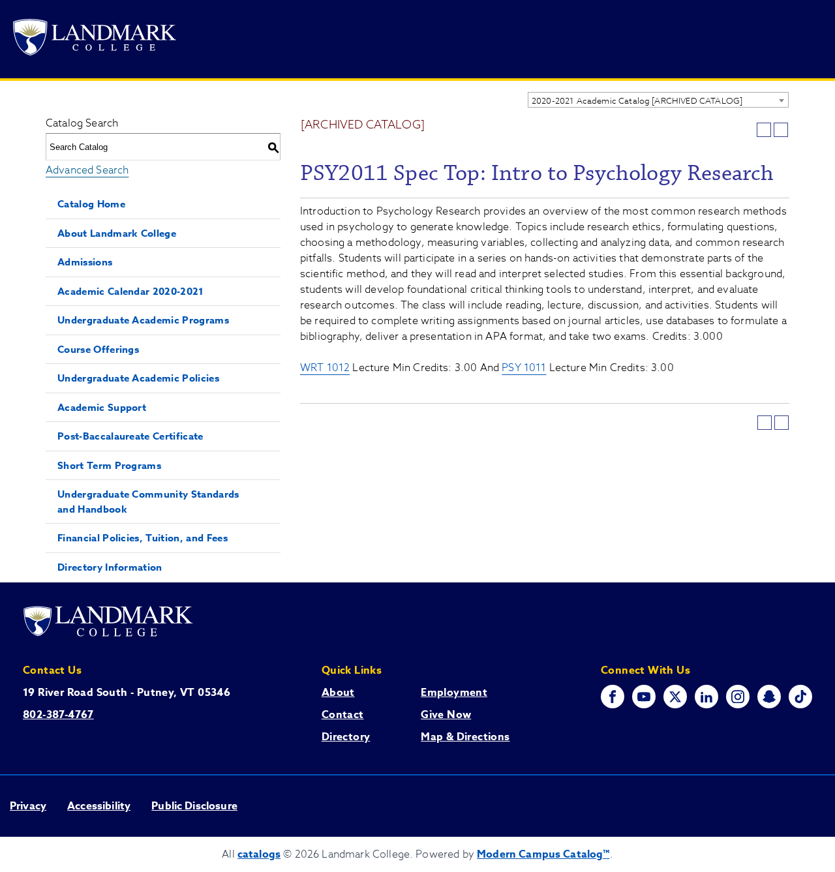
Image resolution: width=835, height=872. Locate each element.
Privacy (28, 806)
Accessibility (98, 806)
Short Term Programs (109, 465)
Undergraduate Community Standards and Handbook (148, 501)
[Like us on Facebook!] (612, 696)
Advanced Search (87, 170)
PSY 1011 (524, 368)
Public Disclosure (194, 806)
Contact (343, 715)
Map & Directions (465, 737)
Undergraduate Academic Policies (138, 378)
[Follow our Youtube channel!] (644, 696)
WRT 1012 (325, 368)
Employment (454, 692)
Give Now (446, 715)
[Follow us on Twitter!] (675, 696)
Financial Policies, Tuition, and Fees (142, 538)
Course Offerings (98, 349)
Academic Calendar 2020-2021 (130, 291)
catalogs (259, 854)
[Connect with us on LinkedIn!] (706, 696)
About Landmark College (116, 233)
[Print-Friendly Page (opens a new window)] (764, 130)
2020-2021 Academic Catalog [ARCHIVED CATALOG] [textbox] (637, 100)
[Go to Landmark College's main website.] (94, 39)
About (338, 692)
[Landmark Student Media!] (800, 696)
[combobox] (658, 100)
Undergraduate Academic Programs (143, 320)
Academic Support (101, 407)
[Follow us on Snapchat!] (769, 696)
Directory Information (109, 567)
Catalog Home (91, 204)
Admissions (84, 262)
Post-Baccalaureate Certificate (130, 436)
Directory (346, 737)
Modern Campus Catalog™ (543, 854)
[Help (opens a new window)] (781, 130)
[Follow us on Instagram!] (738, 696)
